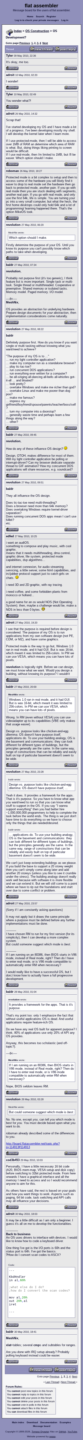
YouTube (72, 1431)
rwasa (52, 1436)
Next (45, 43)
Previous (24, 43)
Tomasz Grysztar (40, 1431)
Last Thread (52, 1382)
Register (51, 16)
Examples (65, 1422)
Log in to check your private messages (37, 20)
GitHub (62, 1431)
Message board (41, 1426)
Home (30, 16)
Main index (18, 1422)
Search (40, 16)
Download (32, 1422)
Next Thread (68, 1382)
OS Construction (37, 31)
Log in (64, 20)
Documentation (48, 1422)
